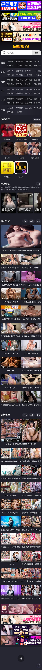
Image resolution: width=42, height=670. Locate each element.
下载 (38, 184)
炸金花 (19, 65)
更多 (38, 221)
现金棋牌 (28, 65)
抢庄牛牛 (37, 65)
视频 (3, 72)
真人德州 (19, 61)
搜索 (36, 53)
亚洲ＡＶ (10, 71)
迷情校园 (10, 103)
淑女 (31, 415)
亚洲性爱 (10, 80)
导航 (3, 109)
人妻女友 (28, 99)
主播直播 (28, 75)
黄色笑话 (28, 103)
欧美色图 (28, 89)
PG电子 (10, 61)
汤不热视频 (37, 108)
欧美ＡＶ (28, 71)
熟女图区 (28, 93)
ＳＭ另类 (37, 75)
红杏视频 (10, 112)
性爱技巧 (37, 103)
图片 (3, 91)
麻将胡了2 (10, 65)
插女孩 (10, 108)
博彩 (3, 63)
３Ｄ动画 (37, 71)
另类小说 (19, 103)
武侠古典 (37, 99)
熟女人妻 (10, 75)
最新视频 (5, 221)
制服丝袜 (10, 84)
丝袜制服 (19, 75)
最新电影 (5, 414)
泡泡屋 (19, 112)
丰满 (25, 415)
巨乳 (31, 221)
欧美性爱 (37, 80)
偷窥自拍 (10, 89)
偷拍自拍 (19, 80)
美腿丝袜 (10, 93)
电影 (3, 81)
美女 (25, 221)
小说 (3, 100)
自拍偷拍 (19, 71)
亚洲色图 (19, 89)
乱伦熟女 (28, 84)
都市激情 (10, 99)
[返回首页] (39, 665)
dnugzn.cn (21, 47)
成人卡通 (28, 80)
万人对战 (28, 61)
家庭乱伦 (19, 99)
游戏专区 (37, 61)
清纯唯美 (19, 93)
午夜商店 (19, 108)
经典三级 (19, 84)
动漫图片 (37, 89)
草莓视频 (28, 108)
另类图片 (37, 93)
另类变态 (37, 84)
